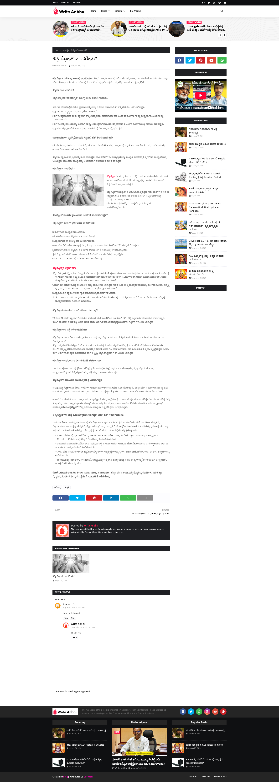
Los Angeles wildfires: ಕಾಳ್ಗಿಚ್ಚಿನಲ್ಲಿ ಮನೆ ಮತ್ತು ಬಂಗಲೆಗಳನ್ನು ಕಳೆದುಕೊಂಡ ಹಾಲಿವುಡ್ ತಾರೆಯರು (205, 28)
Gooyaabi (88, 777)
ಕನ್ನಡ (67, 487)
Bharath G (68, 604)
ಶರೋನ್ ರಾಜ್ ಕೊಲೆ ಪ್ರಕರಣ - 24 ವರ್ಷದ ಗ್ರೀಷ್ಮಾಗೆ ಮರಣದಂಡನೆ (87, 28)
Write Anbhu (61, 65)
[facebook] (203, 3)
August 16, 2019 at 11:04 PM (74, 608)
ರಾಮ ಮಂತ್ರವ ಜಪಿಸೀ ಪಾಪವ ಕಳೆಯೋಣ (208, 144)
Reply (66, 618)
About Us (65, 3)
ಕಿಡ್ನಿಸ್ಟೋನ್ (112, 176)
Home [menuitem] (93, 11)
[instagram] (214, 3)
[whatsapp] (222, 60)
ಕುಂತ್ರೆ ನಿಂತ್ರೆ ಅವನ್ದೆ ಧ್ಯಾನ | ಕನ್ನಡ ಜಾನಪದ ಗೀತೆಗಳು (203, 190)
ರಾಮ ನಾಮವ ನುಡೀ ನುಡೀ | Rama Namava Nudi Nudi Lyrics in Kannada (205, 207)
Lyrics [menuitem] (104, 11)
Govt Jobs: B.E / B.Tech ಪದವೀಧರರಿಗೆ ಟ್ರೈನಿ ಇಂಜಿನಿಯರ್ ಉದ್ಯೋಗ (208, 242)
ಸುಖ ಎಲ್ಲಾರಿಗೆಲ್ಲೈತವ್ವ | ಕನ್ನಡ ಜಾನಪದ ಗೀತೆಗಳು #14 (206, 257)
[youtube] (225, 3)
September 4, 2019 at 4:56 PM (83, 627)
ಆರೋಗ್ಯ (65, 50)
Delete (73, 618)
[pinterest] (220, 3)
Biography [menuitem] (135, 11)
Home (55, 3)
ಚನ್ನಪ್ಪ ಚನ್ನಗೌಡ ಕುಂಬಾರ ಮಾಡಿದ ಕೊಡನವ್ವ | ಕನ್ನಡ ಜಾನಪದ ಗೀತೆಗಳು (205, 175)
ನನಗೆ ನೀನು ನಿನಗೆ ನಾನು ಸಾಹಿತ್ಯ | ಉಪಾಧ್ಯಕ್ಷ (204, 131)
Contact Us (77, 3)
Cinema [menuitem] (119, 11)
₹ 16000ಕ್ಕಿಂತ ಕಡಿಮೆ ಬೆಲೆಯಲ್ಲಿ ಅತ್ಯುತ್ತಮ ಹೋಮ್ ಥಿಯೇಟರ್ (207, 160)
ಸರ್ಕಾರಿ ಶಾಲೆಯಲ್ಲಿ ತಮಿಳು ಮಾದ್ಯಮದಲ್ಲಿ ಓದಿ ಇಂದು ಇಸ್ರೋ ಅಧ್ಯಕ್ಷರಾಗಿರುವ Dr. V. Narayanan (148, 28)
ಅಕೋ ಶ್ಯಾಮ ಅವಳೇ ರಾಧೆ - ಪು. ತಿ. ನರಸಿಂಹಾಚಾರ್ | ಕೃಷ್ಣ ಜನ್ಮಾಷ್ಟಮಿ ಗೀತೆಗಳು (205, 226)
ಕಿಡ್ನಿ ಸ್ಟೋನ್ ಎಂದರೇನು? (63, 576)
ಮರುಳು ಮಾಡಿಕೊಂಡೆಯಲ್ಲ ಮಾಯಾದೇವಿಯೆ (201, 272)
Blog (65, 777)
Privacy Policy (220, 777)
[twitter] (209, 3)
